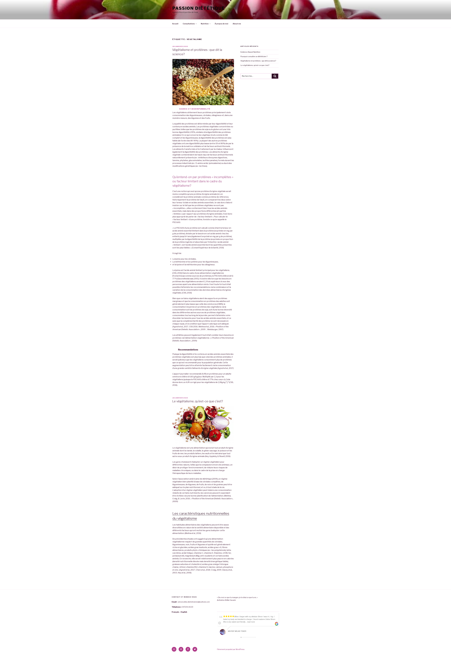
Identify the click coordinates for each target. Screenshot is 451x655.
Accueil (175, 24)
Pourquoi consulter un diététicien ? (254, 56)
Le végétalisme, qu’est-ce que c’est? (197, 401)
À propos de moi (221, 24)
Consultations (189, 24)
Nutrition (205, 24)
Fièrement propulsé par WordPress (231, 649)
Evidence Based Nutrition (250, 52)
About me (237, 24)
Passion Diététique (198, 8)
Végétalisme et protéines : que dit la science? (258, 61)
